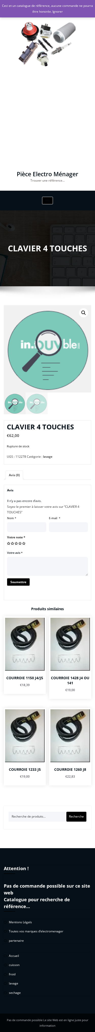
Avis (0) (14, 475)
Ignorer (57, 11)
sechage (15, 993)
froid (12, 974)
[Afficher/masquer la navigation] (47, 201)
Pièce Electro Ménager (47, 174)
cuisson (14, 965)
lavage (47, 456)
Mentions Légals (20, 922)
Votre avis (15, 553)
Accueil (14, 956)
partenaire (16, 940)
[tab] (14, 475)
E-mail (54, 518)
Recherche (76, 816)
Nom (11, 518)
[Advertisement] (47, 121)
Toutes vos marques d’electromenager (36, 931)
